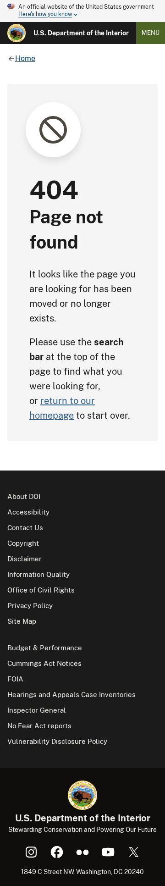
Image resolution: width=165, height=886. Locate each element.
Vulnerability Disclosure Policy (57, 741)
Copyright (23, 543)
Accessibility (28, 512)
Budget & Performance (44, 648)
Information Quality (38, 574)
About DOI (23, 496)
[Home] (16, 33)
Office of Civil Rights (41, 590)
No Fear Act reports (39, 726)
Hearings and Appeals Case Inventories (71, 694)
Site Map (21, 621)
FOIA (15, 679)
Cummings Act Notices (44, 663)
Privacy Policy (30, 605)
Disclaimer (24, 559)
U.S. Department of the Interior (81, 33)
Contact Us (25, 528)
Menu (151, 32)
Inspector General (36, 710)
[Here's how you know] (82, 11)
